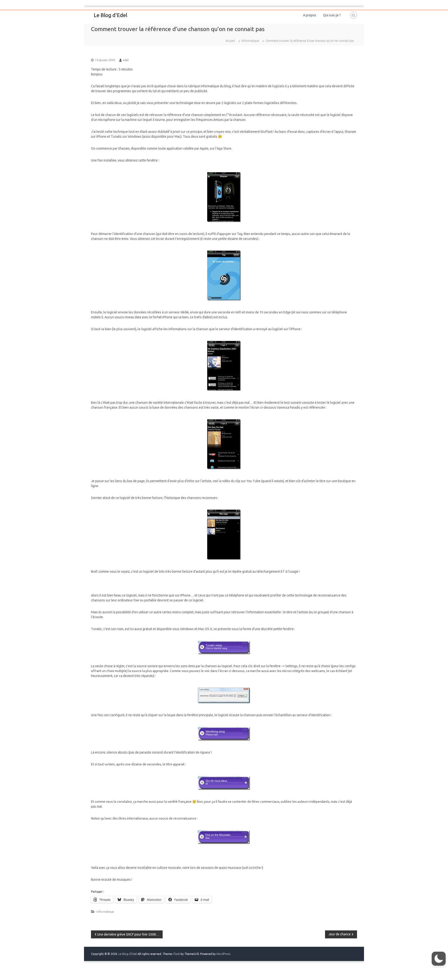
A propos (309, 15)
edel (126, 60)
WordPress (223, 953)
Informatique (250, 40)
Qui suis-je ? (332, 15)
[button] (439, 959)
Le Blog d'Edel (110, 15)
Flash (176, 953)
